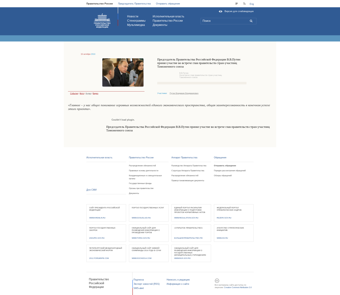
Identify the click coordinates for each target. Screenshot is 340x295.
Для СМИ (91, 189)
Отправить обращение (168, 3)
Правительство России (99, 3)
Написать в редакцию (178, 279)
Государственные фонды (140, 183)
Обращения (220, 157)
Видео (95, 93)
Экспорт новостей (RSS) (147, 284)
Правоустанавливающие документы (187, 180)
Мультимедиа (136, 24)
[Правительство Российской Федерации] (102, 20)
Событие (74, 93)
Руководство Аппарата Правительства (188, 166)
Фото (82, 93)
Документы (160, 24)
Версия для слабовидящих (239, 11)
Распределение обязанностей (142, 166)
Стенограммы (136, 20)
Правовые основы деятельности (143, 170)
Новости (132, 16)
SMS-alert (139, 288)
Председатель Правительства (134, 3)
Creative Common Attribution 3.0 (238, 287)
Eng (252, 4)
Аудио (88, 93)
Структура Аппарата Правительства (187, 170)
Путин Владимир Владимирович (184, 93)
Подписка (139, 279)
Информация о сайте (178, 284)
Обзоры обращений (223, 175)
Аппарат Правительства (184, 157)
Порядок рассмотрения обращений (230, 170)
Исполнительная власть (168, 16)
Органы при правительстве (141, 188)
